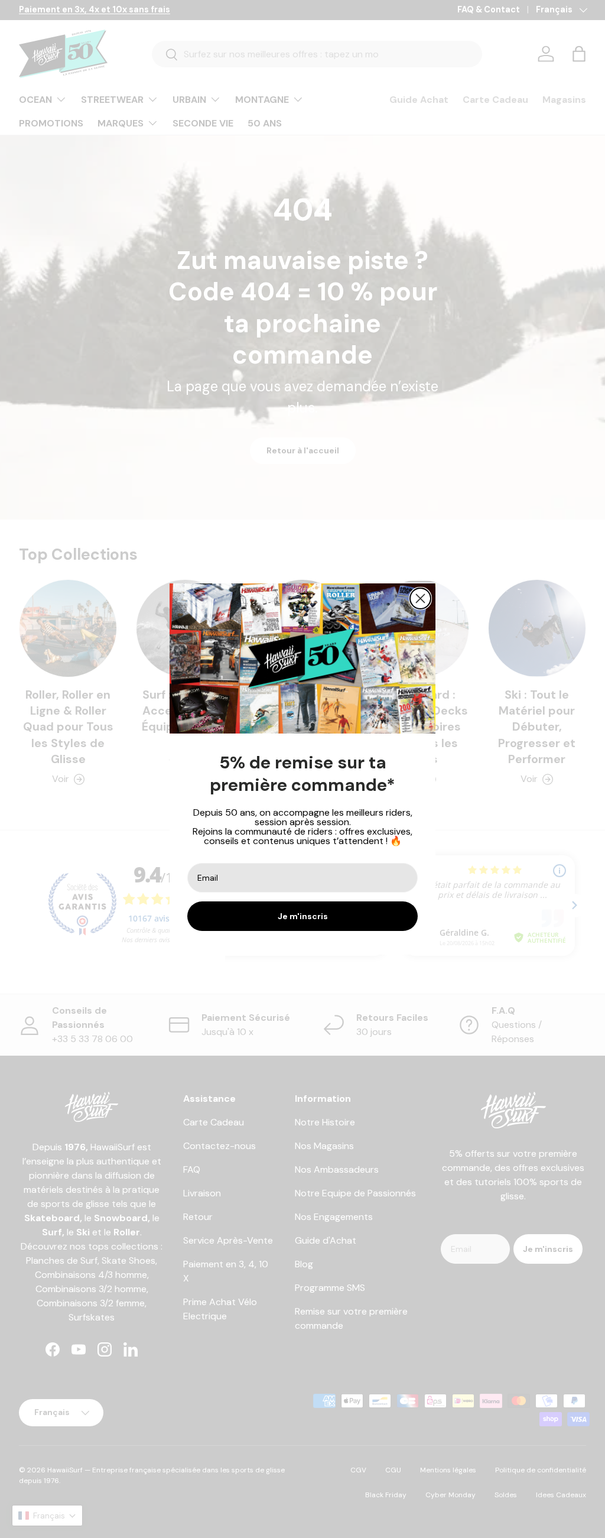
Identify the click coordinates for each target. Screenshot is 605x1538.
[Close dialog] (420, 598)
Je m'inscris (303, 916)
